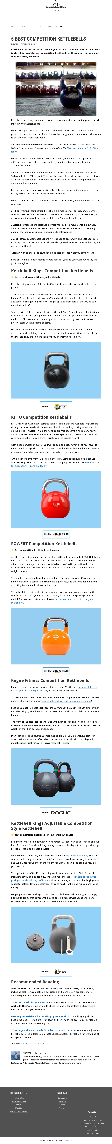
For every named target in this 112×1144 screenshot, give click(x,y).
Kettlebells (25, 1044)
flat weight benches (37, 690)
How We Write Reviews (93, 1120)
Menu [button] (57, 10)
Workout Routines (19, 1101)
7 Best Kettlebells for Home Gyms (29, 1002)
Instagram (62, 1098)
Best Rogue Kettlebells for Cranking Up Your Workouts (41, 1016)
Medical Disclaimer (93, 1127)
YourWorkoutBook (56, 4)
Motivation (19, 1105)
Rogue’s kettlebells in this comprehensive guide (66, 700)
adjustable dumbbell (76, 855)
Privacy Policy (92, 1130)
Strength (40, 1044)
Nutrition (19, 1108)
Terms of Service (92, 1134)
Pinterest (62, 1101)
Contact (93, 1117)
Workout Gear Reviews (19, 1111)
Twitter (62, 1108)
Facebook (62, 1105)
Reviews (33, 1044)
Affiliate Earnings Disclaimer (92, 1124)
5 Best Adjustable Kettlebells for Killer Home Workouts (41, 1030)
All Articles (19, 1098)
